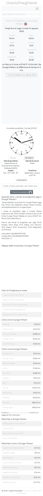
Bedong (6, 324)
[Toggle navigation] (37, 9)
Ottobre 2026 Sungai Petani (14, 310)
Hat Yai (5, 388)
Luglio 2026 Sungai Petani (13, 295)
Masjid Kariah (8, 458)
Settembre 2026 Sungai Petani (15, 305)
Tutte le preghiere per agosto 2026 (21, 75)
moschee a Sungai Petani (19, 413)
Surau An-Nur (8, 428)
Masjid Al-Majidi (9, 453)
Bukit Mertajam (9, 344)
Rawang (6, 398)
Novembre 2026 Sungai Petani (15, 315)
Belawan (6, 403)
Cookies (34, 491)
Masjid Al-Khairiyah (10, 472)
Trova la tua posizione (20, 192)
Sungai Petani (20, 14)
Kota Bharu (7, 393)
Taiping (6, 378)
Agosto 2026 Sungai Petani (13, 300)
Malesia (10, 14)
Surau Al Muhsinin (10, 438)
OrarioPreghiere (21, 2)
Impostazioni (21, 180)
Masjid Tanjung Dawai (11, 477)
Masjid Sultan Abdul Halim (13, 448)
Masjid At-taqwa (9, 482)
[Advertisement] (21, 99)
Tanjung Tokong (9, 334)
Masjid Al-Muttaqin (10, 467)
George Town (8, 339)
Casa (4, 14)
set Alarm (29, 158)
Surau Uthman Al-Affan (12, 463)
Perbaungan (8, 407)
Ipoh (4, 383)
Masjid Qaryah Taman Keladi (14, 423)
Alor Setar (7, 373)
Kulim (5, 368)
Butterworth (8, 329)
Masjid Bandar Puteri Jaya (13, 433)
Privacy (27, 491)
